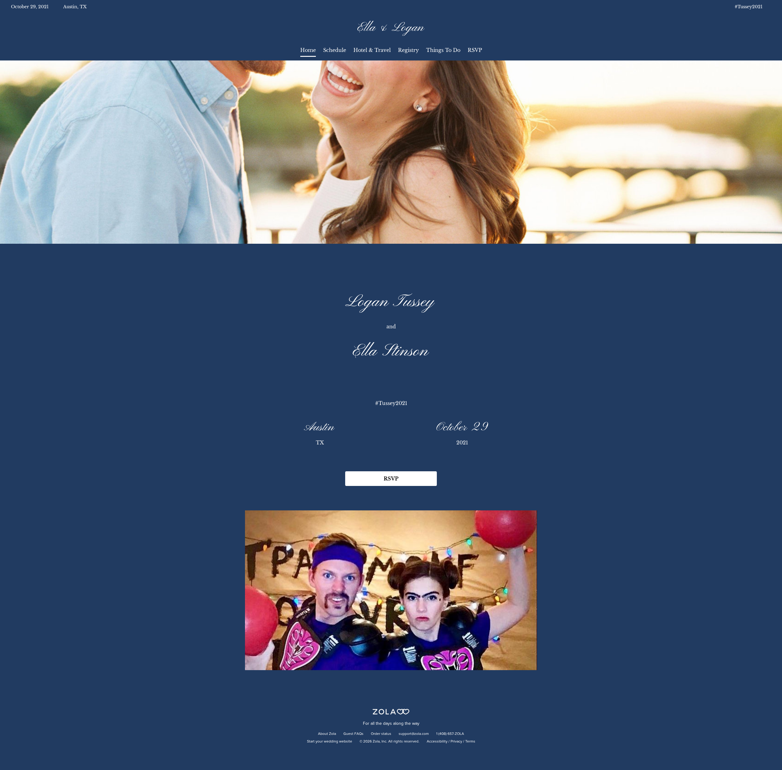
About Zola (327, 734)
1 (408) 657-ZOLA (450, 734)
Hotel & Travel (372, 50)
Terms (470, 741)
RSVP (475, 50)
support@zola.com (414, 734)
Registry (408, 50)
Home (308, 50)
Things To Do (443, 50)
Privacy (456, 741)
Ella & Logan (391, 28)
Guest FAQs (353, 734)
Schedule (334, 50)
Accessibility (437, 741)
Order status (381, 734)
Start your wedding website (329, 741)
